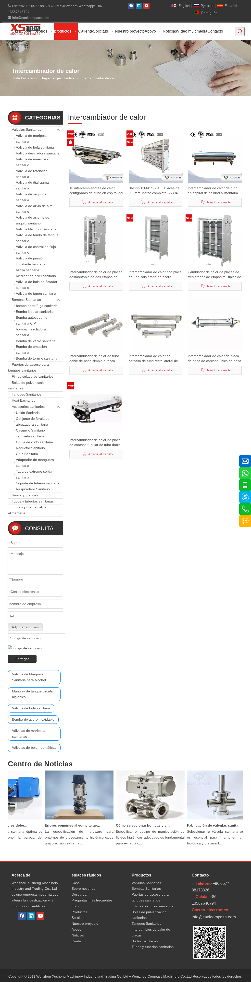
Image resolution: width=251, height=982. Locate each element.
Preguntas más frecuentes (92, 900)
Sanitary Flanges (25, 495)
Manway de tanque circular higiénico (33, 694)
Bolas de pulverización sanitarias (27, 385)
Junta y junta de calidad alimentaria (28, 510)
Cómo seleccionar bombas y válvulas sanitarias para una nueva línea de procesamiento (138, 825)
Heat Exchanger (24, 400)
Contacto (79, 941)
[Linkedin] (139, 6)
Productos (79, 912)
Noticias (78, 935)
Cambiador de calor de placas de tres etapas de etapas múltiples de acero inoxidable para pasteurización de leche (214, 274)
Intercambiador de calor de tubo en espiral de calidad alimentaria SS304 (213, 190)
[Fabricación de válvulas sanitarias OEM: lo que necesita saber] (215, 819)
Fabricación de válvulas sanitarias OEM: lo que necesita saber (209, 825)
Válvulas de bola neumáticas (34, 747)
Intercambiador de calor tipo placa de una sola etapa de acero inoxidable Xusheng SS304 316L (155, 274)
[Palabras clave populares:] (240, 31)
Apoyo (76, 929)
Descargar (80, 894)
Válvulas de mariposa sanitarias (28, 733)
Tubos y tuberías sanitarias (33, 501)
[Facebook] (131, 6)
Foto (75, 906)
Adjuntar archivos (25, 627)
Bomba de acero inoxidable (33, 719)
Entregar (22, 659)
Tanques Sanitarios (26, 394)
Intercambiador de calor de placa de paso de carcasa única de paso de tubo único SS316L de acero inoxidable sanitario (214, 358)
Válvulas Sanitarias (26, 129)
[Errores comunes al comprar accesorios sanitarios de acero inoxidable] (73, 819)
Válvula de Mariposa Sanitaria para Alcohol (29, 677)
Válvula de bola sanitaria (31, 708)
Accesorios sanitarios (28, 407)
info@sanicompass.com (30, 18)
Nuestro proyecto (85, 923)
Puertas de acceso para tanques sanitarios (28, 367)
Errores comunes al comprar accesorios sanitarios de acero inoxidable (67, 825)
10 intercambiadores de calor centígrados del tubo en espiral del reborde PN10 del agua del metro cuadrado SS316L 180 (96, 190)
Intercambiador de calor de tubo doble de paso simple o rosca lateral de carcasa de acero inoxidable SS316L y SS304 (94, 358)
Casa (76, 883)
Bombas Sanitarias (26, 300)
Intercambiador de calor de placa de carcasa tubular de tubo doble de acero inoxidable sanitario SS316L (95, 442)
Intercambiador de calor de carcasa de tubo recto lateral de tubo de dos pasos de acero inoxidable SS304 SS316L (153, 358)
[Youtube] (146, 6)
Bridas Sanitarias (145, 941)
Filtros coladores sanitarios (32, 376)
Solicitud (78, 918)
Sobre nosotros (83, 888)
